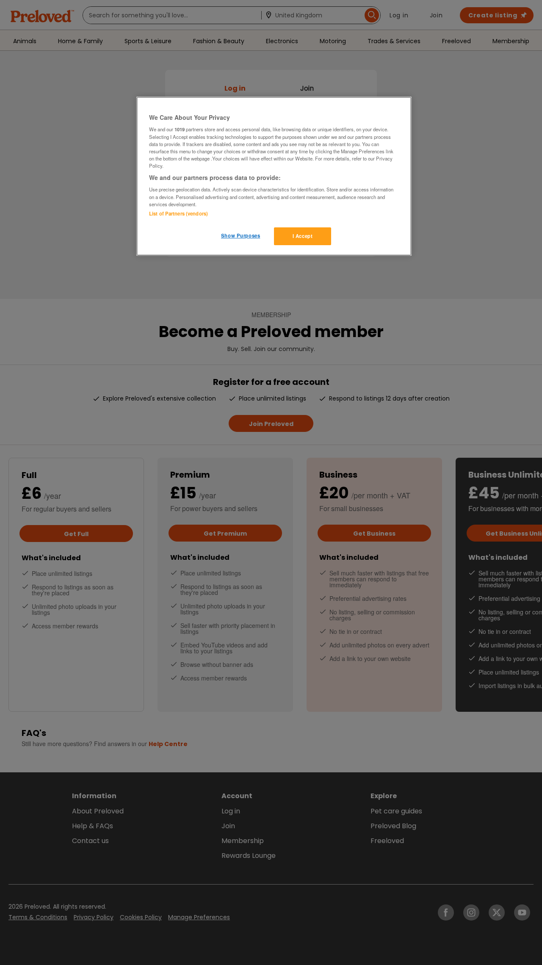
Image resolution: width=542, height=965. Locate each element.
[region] (274, 176)
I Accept (303, 235)
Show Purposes (240, 235)
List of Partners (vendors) (178, 213)
